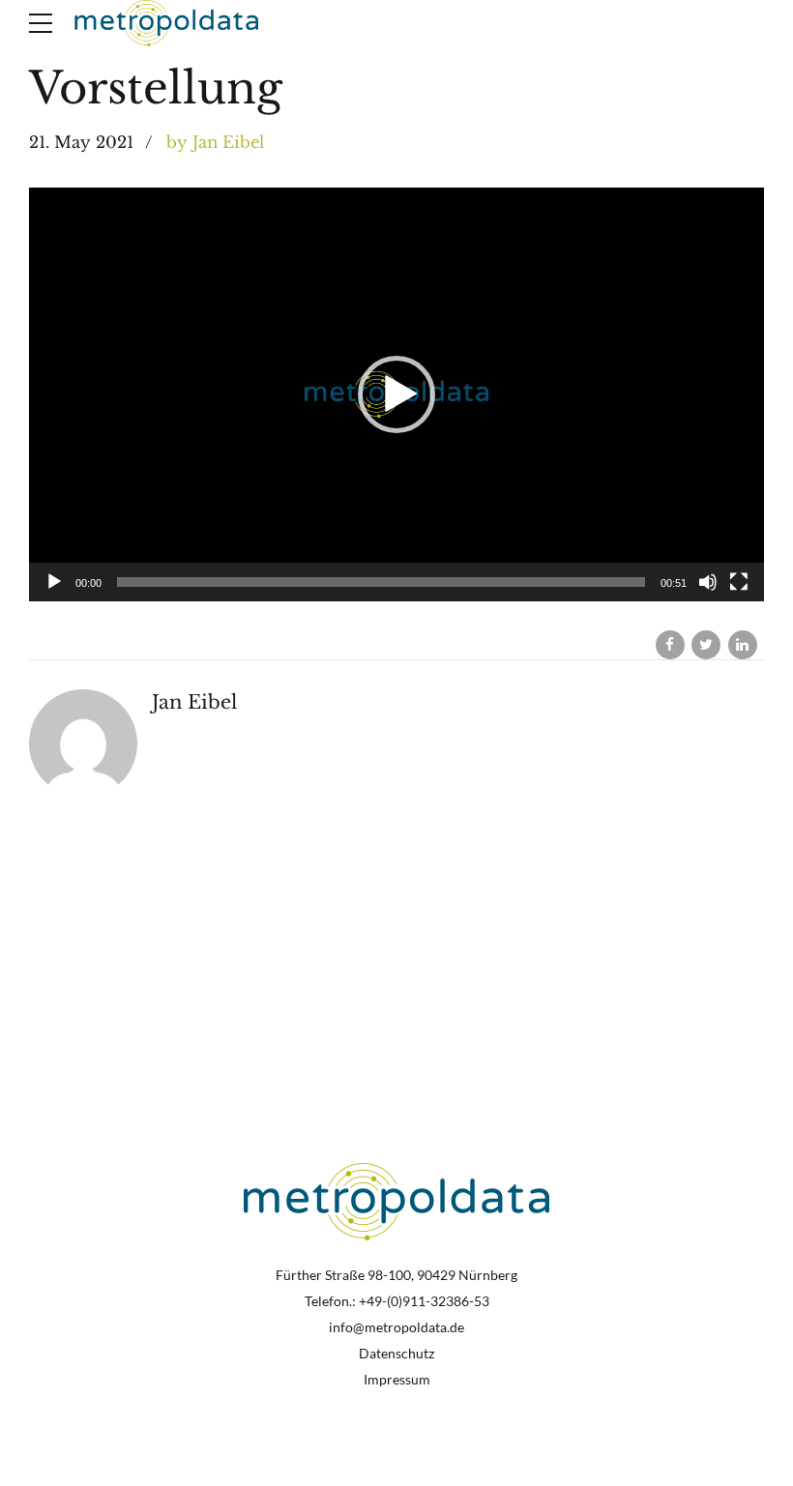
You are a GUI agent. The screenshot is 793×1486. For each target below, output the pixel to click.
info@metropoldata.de (396, 1327)
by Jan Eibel (215, 142)
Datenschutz (396, 1353)
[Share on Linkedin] (742, 644)
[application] (396, 394)
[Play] (54, 582)
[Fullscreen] (739, 582)
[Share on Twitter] (705, 644)
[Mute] (708, 582)
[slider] (381, 582)
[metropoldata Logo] (397, 1201)
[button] (396, 394)
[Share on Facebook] (670, 644)
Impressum (397, 1379)
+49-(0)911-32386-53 (424, 1301)
